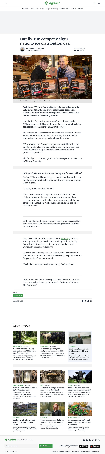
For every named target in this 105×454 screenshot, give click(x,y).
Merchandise (95, 451)
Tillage (47, 9)
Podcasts (80, 9)
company (65, 238)
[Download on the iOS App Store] (83, 446)
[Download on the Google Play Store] (95, 446)
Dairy (36, 9)
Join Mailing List (45, 446)
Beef (32, 9)
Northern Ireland (64, 9)
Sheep (42, 9)
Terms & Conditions (64, 451)
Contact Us (55, 451)
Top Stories (25, 9)
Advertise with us (85, 451)
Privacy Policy (75, 451)
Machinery (54, 9)
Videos (74, 9)
